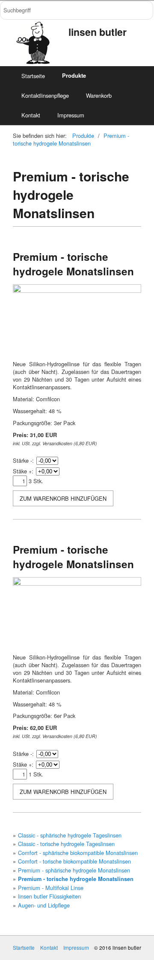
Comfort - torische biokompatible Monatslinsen (74, 861)
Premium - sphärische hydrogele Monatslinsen (74, 870)
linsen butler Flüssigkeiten (49, 896)
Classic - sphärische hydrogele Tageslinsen (69, 835)
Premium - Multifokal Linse (50, 888)
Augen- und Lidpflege (44, 905)
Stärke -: (23, 460)
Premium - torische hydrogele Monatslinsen (71, 139)
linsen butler (97, 32)
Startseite (33, 76)
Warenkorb (99, 95)
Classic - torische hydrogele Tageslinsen (66, 844)
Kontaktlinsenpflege (45, 95)
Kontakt (30, 115)
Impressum (70, 115)
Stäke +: (23, 471)
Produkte (74, 75)
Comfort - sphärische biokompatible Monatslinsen (78, 853)
